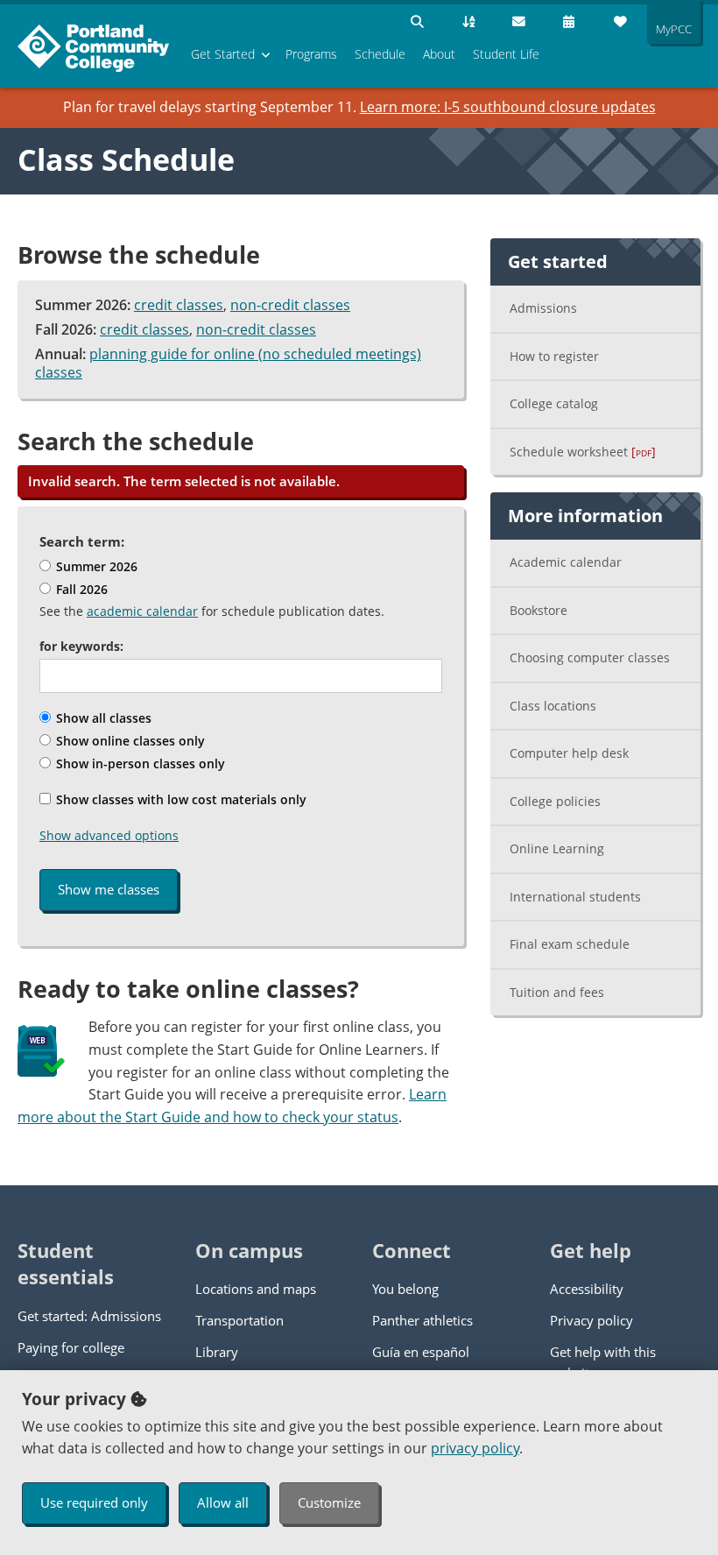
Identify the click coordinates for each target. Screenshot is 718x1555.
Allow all (223, 1502)
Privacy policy (591, 1320)
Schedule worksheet (583, 451)
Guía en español (420, 1352)
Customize (329, 1502)
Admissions (543, 308)
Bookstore (538, 610)
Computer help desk (569, 753)
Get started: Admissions (89, 1316)
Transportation (239, 1320)
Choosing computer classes (590, 657)
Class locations (553, 705)
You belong (405, 1288)
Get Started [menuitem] (223, 54)
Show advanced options (109, 835)
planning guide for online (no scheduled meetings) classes (228, 363)
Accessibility (586, 1288)
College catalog (554, 403)
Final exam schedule (570, 944)
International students (575, 896)
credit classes (178, 305)
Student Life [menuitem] (506, 54)
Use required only (94, 1502)
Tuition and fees (557, 992)
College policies (555, 801)
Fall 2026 (80, 589)
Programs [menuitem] (311, 54)
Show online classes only (129, 740)
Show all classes (102, 718)
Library (216, 1352)
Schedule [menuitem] (380, 54)
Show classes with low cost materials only (179, 799)
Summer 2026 (95, 566)
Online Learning (557, 848)
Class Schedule (126, 159)
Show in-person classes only (139, 763)
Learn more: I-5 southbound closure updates (508, 107)
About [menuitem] (439, 54)
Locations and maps (255, 1288)
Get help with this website (603, 1362)
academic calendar (142, 611)
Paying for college (71, 1347)
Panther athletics (422, 1320)
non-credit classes (290, 305)
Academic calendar (566, 562)
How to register (554, 356)
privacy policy (475, 1448)
